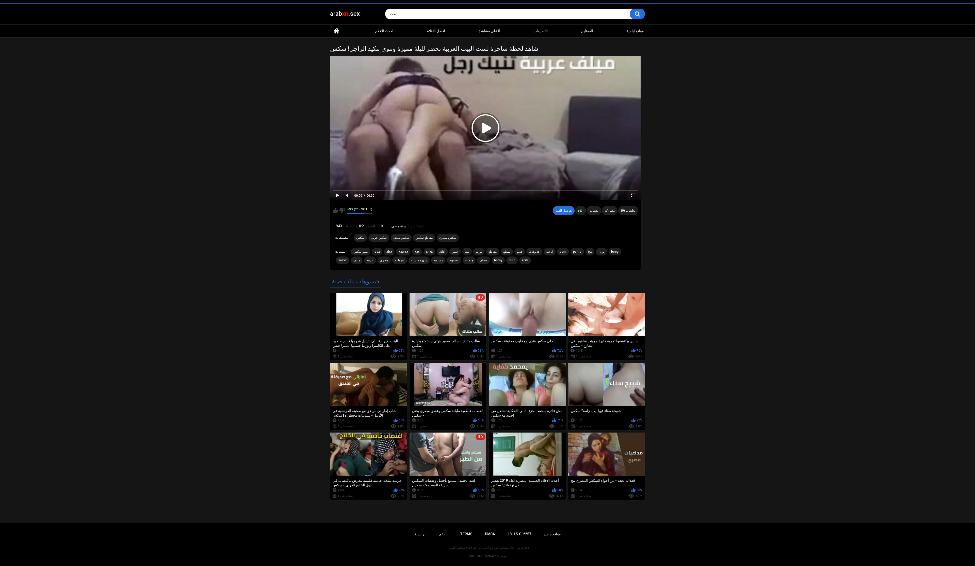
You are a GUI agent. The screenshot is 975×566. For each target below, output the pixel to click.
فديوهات (534, 251)
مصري (384, 260)
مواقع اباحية (635, 31)
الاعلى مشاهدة (489, 31)
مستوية (438, 260)
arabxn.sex (491, 556)
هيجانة (469, 260)
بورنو (479, 251)
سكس (360, 237)
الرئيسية (336, 31)
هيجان (484, 260)
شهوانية (399, 260)
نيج (590, 251)
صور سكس (360, 251)
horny (498, 260)
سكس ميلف (401, 237)
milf (512, 260)
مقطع (506, 251)
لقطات (594, 210)
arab (525, 260)
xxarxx (403, 251)
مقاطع (493, 251)
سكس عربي (379, 237)
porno (577, 251)
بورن (601, 251)
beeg (615, 251)
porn (563, 251)
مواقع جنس (552, 534)
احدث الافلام (384, 31)
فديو (519, 251)
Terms (466, 534)
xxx (417, 251)
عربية (370, 260)
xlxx (389, 251)
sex (377, 251)
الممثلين (587, 31)
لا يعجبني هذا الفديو (342, 210)
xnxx (429, 251)
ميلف (356, 260)
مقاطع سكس (424, 237)
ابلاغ (580, 210)
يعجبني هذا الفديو (335, 210)
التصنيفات (540, 31)
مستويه (454, 260)
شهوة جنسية (419, 260)
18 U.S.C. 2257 (519, 534)
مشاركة (610, 210)
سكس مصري (447, 237)
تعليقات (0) (628, 210)
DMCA (490, 534)
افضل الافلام (436, 31)
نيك (467, 251)
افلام (442, 251)
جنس (455, 251)
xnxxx (342, 260)
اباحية (549, 251)
